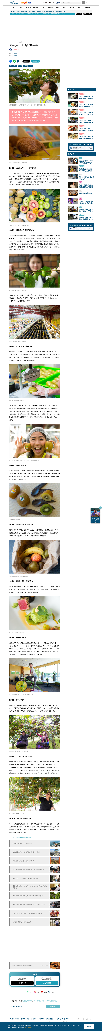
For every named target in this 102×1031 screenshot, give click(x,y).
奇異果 (25, 65)
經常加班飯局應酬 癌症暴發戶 (22, 966)
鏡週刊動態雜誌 (39, 1001)
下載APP (41, 1019)
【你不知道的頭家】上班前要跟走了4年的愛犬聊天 (29, 904)
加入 (31, 992)
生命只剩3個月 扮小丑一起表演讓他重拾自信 (27, 913)
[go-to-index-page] (14, 2)
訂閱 (45, 992)
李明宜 (15, 56)
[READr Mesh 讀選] (58, 2)
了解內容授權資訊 (51, 1001)
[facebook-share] (10, 61)
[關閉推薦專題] (100, 507)
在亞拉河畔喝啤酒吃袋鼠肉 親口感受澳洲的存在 (28, 869)
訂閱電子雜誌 (25, 1019)
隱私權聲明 (28, 1027)
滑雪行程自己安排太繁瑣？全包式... (86, 178)
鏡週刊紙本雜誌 (27, 1001)
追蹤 (38, 992)
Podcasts (78, 14)
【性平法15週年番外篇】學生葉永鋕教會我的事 (28, 896)
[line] (79, 1019)
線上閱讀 (53, 1006)
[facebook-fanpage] (83, 1019)
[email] (90, 1019)
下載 (52, 992)
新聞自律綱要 (49, 1019)
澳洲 (11, 65)
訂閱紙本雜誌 (87, 14)
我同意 (89, 1026)
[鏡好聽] (44, 2)
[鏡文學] (52, 2)
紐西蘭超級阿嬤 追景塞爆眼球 (23, 843)
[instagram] (87, 1019)
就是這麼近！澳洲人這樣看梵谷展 (23, 861)
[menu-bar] (89, 2)
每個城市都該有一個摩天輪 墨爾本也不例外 (27, 852)
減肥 (15, 65)
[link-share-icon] (17, 61)
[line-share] (14, 61)
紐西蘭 (20, 65)
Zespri (30, 65)
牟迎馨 (15, 54)
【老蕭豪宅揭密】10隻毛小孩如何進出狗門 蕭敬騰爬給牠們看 (30, 887)
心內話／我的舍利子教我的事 (22, 922)
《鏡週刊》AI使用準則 (62, 1019)
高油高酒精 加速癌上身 (85, 193)
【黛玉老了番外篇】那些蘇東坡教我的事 (25, 878)
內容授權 (33, 1019)
